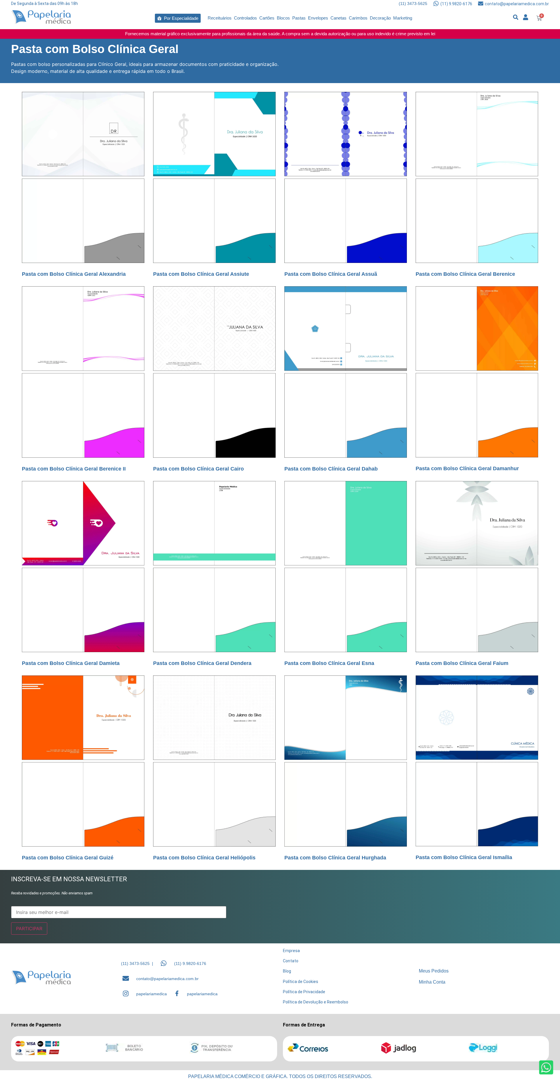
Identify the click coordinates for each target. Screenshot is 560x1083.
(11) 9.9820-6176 (456, 3)
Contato (290, 961)
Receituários (220, 17)
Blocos (283, 17)
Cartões (266, 17)
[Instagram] (126, 993)
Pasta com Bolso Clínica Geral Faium (462, 663)
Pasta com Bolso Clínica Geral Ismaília (464, 857)
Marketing (402, 17)
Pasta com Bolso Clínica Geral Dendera (202, 663)
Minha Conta (432, 982)
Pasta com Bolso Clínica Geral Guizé (67, 858)
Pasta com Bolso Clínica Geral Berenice (465, 274)
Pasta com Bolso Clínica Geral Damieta (71, 663)
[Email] (126, 978)
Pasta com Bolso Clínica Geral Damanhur (467, 468)
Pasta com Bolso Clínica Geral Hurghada (335, 858)
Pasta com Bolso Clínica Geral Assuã (330, 274)
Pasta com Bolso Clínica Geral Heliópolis (204, 858)
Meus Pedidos (434, 970)
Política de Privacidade (304, 991)
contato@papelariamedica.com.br (517, 3)
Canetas (338, 17)
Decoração (380, 17)
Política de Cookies (300, 981)
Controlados (245, 17)
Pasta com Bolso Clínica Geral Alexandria (74, 274)
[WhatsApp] (163, 963)
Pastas (299, 17)
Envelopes (318, 17)
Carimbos (358, 17)
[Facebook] (177, 993)
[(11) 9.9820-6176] (436, 3)
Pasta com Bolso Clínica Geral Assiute (201, 274)
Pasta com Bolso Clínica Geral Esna (329, 663)
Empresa (291, 950)
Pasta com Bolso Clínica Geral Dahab (331, 469)
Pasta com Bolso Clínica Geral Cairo (198, 469)
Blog (287, 971)
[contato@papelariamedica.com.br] (480, 3)
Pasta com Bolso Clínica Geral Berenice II (74, 469)
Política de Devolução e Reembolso (315, 1002)
